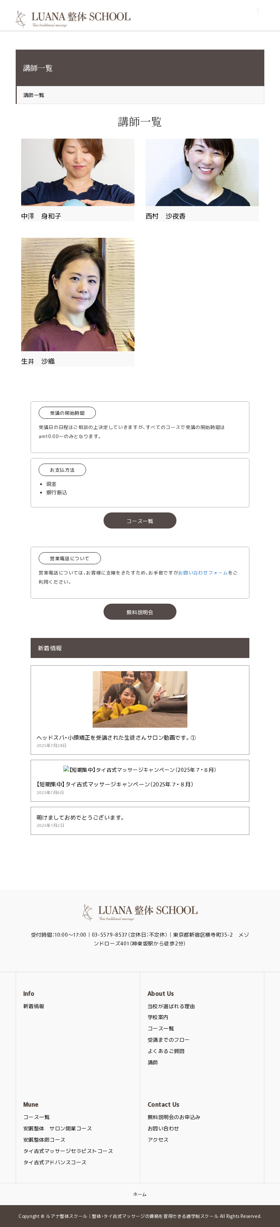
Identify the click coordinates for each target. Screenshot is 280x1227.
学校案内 (158, 1017)
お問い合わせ (163, 1128)
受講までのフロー (169, 1039)
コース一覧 (140, 521)
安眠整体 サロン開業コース (57, 1128)
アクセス (158, 1139)
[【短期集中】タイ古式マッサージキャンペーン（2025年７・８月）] (140, 769)
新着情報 (33, 1006)
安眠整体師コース (44, 1139)
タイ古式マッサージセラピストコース (68, 1150)
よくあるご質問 (166, 1050)
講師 (153, 1062)
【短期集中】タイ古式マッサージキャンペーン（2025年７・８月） (115, 784)
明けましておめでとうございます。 (80, 817)
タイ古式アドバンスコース (55, 1162)
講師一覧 (33, 94)
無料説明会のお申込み (174, 1116)
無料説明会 (140, 612)
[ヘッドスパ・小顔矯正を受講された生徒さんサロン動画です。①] (140, 723)
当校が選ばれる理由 (171, 1006)
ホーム (140, 1194)
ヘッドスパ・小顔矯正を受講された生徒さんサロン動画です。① (116, 737)
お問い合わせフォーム (203, 572)
